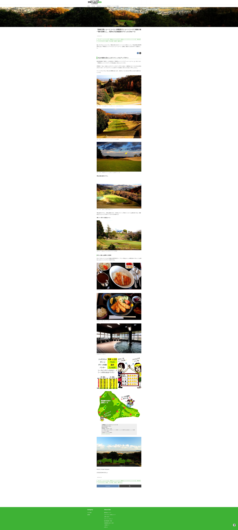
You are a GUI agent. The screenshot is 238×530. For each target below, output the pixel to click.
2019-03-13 (99, 36)
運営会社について (107, 512)
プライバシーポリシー (108, 518)
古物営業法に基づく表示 (109, 522)
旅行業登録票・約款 (108, 520)
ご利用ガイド (106, 525)
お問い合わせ (106, 516)
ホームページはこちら (106, 433)
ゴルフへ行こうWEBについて (110, 514)
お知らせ (106, 527)
